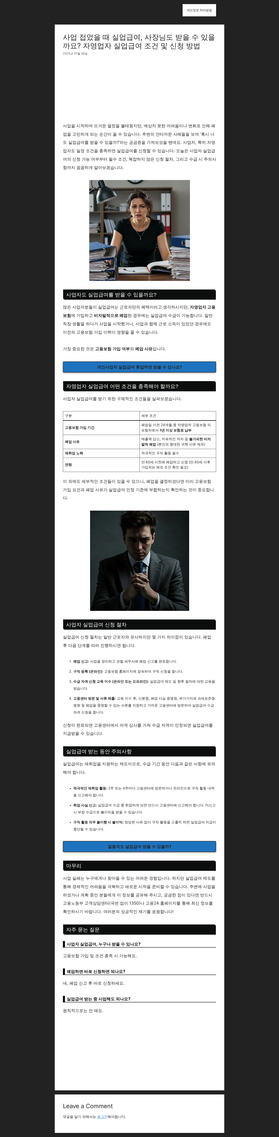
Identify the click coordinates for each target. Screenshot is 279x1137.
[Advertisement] (139, 91)
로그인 (102, 1117)
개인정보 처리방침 (199, 10)
